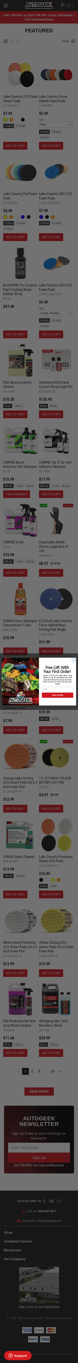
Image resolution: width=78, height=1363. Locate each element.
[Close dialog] (73, 660)
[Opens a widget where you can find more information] (18, 1356)
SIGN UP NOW (57, 695)
